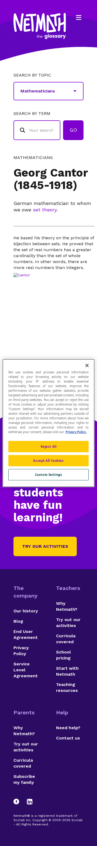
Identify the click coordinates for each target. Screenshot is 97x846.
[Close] (87, 365)
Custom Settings (48, 475)
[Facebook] (18, 801)
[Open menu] (79, 17)
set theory (45, 210)
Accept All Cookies (48, 461)
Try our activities (45, 546)
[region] (48, 423)
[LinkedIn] (29, 801)
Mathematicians (33, 157)
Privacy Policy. (75, 432)
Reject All (49, 446)
